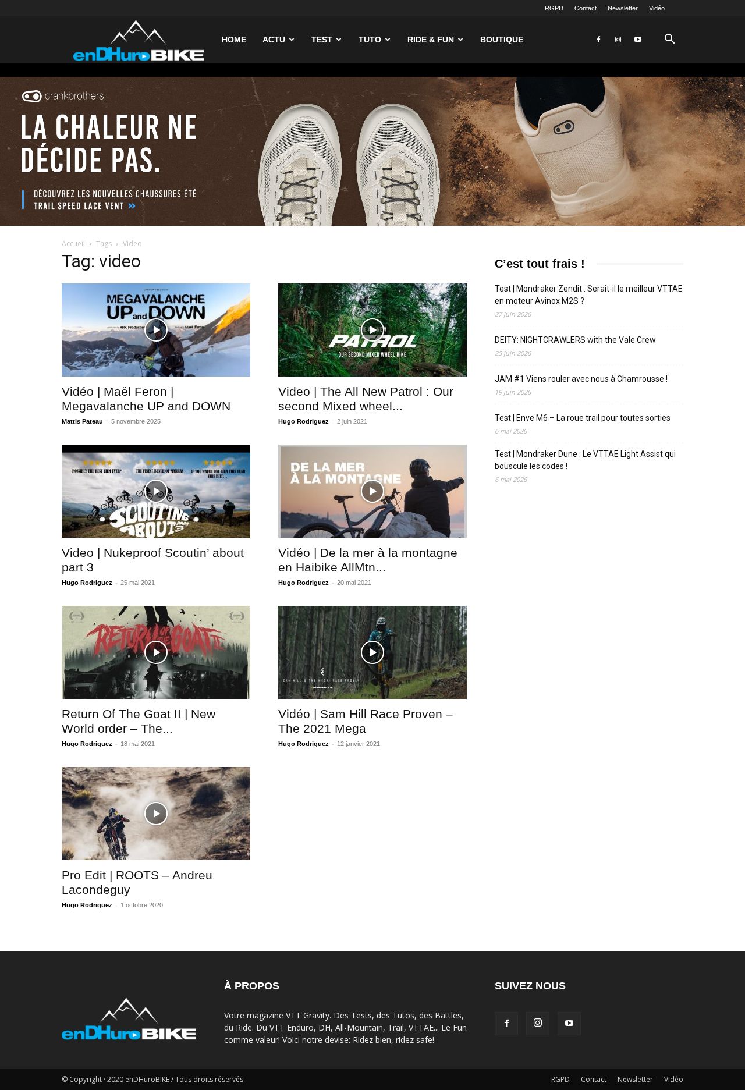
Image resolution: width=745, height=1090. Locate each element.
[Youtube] (638, 39)
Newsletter (623, 8)
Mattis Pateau (82, 421)
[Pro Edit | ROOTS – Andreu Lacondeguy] (156, 813)
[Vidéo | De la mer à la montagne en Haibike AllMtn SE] (372, 491)
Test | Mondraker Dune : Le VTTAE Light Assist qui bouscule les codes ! (585, 460)
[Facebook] (598, 39)
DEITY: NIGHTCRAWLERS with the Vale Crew (575, 340)
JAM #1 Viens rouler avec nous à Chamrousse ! (581, 379)
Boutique (501, 39)
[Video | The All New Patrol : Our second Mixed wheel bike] (372, 330)
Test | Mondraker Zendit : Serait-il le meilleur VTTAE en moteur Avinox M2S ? (589, 295)
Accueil (73, 243)
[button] (669, 40)
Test (321, 39)
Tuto (370, 39)
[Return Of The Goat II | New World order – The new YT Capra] (156, 652)
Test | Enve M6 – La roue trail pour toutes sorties (582, 417)
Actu (273, 39)
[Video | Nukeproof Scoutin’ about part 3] (156, 491)
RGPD (554, 8)
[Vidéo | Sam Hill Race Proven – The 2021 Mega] (372, 652)
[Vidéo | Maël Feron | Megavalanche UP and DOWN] (156, 330)
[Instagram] (618, 39)
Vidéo (657, 8)
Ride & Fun (430, 39)
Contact (585, 8)
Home (234, 39)
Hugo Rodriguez (303, 421)
